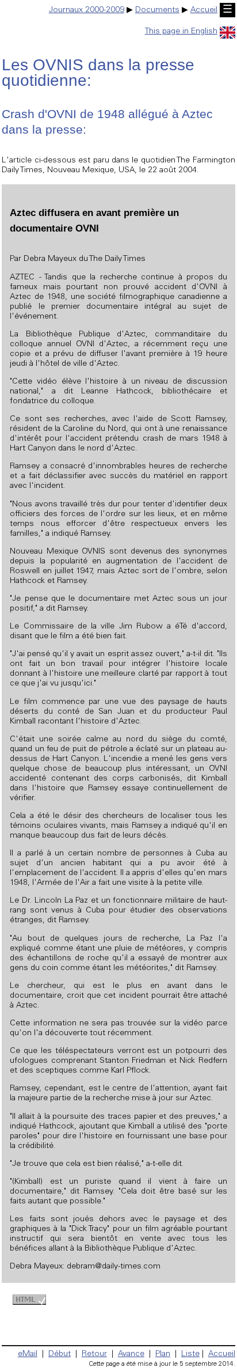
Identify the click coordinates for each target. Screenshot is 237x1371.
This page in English (181, 32)
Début (59, 1354)
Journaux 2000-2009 (86, 10)
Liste (190, 1354)
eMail (27, 1354)
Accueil (203, 10)
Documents (157, 10)
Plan (162, 1354)
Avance (131, 1354)
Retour (94, 1354)
